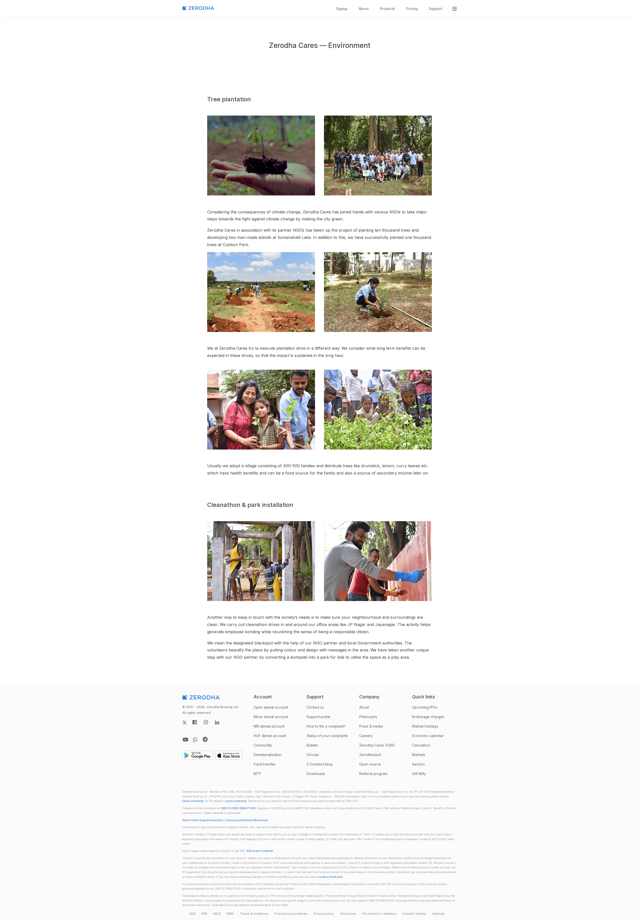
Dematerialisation (268, 755)
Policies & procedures (291, 914)
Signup (341, 8)
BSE (204, 914)
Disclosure (348, 914)
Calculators (421, 745)
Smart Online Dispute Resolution (202, 820)
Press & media (371, 726)
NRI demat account (269, 726)
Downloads (316, 773)
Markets (418, 755)
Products (387, 8)
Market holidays (425, 726)
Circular (313, 755)
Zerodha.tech (370, 755)
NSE (193, 914)
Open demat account (271, 707)
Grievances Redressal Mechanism (246, 820)
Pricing (412, 8)
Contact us (315, 707)
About (364, 8)
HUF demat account (270, 736)
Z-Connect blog (319, 764)
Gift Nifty (419, 773)
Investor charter (414, 914)
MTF (257, 773)
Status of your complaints (327, 736)
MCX (217, 914)
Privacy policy (324, 914)
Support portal (318, 717)
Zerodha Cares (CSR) (377, 745)
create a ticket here (330, 877)
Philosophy (368, 717)
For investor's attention (379, 914)
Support (435, 8)
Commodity (263, 745)
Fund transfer (265, 764)
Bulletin (312, 745)
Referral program (373, 773)
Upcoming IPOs (424, 707)
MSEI (230, 914)
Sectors (418, 764)
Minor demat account (271, 717)
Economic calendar (428, 736)
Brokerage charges (428, 717)
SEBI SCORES (230, 808)
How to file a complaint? (326, 726)
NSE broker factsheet (260, 851)
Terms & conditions (254, 914)
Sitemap (438, 914)
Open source (370, 764)
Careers (365, 736)
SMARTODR (248, 808)
